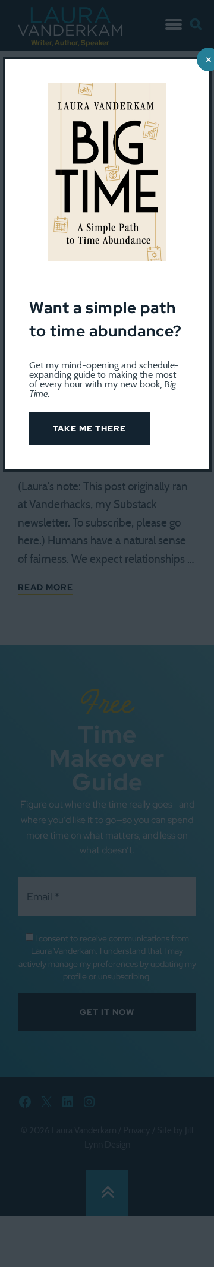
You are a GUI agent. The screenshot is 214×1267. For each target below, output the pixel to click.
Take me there (89, 428)
